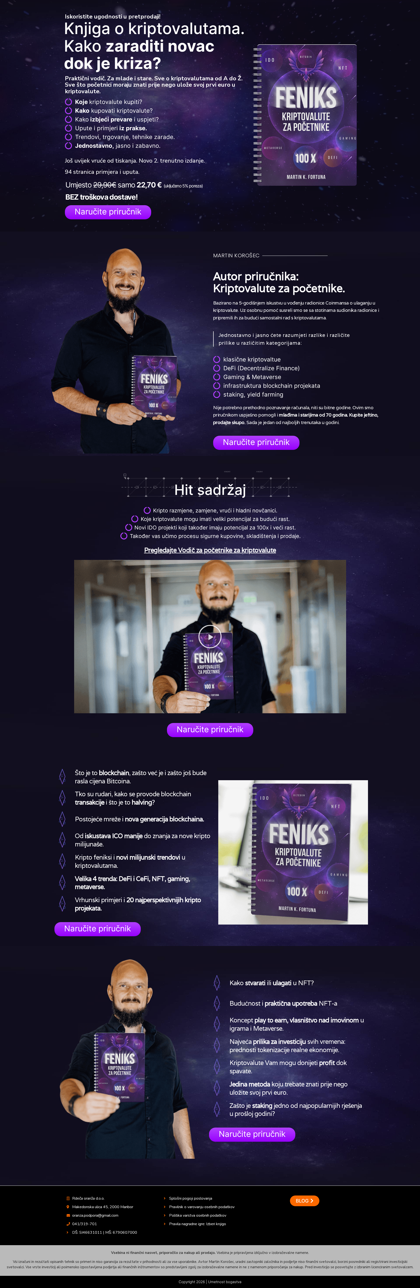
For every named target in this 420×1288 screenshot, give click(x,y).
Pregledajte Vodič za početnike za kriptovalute (210, 550)
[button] (108, 212)
